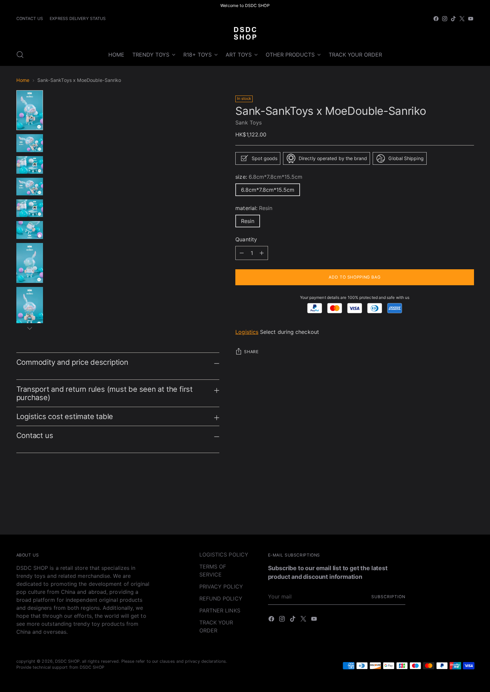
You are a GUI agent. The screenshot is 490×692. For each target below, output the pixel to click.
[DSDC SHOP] (245, 33)
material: (253, 208)
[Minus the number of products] (262, 253)
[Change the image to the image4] (29, 186)
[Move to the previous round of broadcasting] (453, 511)
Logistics (246, 332)
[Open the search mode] (20, 54)
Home (22, 80)
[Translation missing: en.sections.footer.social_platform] (436, 19)
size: (268, 176)
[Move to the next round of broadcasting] (468, 511)
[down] (29, 328)
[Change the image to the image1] (29, 110)
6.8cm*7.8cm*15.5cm (267, 189)
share (251, 351)
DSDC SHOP (67, 661)
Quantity (246, 239)
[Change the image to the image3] (29, 165)
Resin (247, 221)
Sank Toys (248, 122)
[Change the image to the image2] (29, 143)
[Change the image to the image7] (29, 263)
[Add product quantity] (242, 253)
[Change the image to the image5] (29, 208)
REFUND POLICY (220, 598)
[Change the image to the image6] (29, 230)
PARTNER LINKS (219, 610)
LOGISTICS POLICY (223, 554)
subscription (388, 596)
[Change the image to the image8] (29, 307)
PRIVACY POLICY (221, 586)
